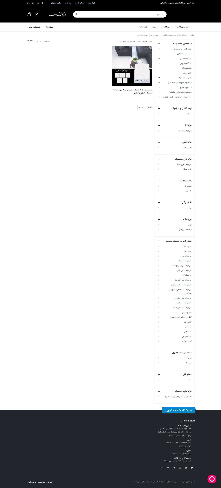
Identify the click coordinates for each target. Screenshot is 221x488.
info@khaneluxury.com (181, 453)
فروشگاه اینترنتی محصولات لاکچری (174, 35)
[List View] (27, 41)
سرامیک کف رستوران (183, 298)
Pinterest (186, 467)
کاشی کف (188, 322)
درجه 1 (189, 358)
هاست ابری (32, 482)
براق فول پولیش (185, 229)
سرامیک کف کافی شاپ (182, 307)
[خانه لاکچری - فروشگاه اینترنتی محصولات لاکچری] (184, 14)
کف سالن (188, 331)
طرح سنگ (187, 169)
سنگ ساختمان (186, 58)
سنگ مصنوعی (186, 63)
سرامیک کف (187, 275)
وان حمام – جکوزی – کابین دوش (177, 97)
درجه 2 (189, 362)
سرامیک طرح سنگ (184, 164)
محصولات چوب (185, 87)
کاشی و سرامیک (185, 77)
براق (190, 224)
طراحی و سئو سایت (45, 482)
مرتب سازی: (147, 41)
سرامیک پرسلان (185, 130)
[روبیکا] (28, 3)
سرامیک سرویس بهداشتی (181, 265)
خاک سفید (187, 147)
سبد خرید (68, 3)
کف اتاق (188, 326)
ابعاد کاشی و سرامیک (183, 49)
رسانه (155, 27)
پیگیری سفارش (56, 3)
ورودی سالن (187, 312)
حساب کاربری (79, 3)
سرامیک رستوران (185, 260)
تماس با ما (143, 27)
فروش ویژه (91, 3)
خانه (192, 35)
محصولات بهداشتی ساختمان (180, 82)
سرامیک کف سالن (184, 302)
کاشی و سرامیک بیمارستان (181, 317)
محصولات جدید (34, 27)
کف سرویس (187, 336)
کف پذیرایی (187, 341)
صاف (190, 379)
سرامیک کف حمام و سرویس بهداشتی (180, 291)
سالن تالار (188, 246)
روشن (189, 207)
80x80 (189, 113)
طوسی (189, 190)
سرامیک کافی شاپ (184, 270)
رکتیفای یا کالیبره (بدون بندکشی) (178, 396)
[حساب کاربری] (36, 14)
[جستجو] (76, 14)
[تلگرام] (38, 3)
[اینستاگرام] (42, 3)
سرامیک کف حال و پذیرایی (181, 284)
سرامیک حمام (186, 256)
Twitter (192, 467)
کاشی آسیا (187, 73)
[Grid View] (31, 41)
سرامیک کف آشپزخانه (183, 280)
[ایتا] (33, 3)
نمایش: (46, 41)
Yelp (168, 467)
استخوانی (188, 186)
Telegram (174, 467)
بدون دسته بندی (184, 53)
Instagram (180, 467)
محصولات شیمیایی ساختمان (180, 92)
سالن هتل (188, 251)
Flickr (162, 467)
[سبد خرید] (29, 14)
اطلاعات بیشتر (117, 51)
